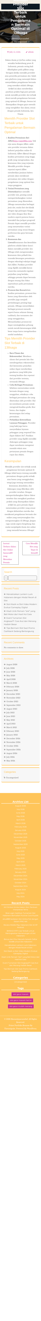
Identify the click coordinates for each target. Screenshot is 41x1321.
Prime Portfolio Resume (19, 1025)
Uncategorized (20, 42)
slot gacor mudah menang (21, 1006)
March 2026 (11, 683)
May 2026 (10, 676)
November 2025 (13, 698)
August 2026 (11, 664)
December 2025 (13, 694)
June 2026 (10, 672)
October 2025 (12, 701)
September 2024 (13, 750)
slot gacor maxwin (20, 994)
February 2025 (12, 731)
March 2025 (11, 727)
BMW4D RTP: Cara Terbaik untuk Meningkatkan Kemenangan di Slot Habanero (20, 933)
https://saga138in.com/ (22, 141)
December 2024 (13, 738)
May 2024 (10, 761)
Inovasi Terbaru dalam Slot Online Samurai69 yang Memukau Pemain (9, 553)
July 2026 (10, 668)
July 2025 (10, 713)
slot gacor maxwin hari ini (21, 1000)
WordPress (31, 1029)
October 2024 (12, 746)
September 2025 (13, 705)
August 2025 (11, 709)
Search (8, 572)
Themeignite (9, 1029)
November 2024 (13, 742)
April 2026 (11, 679)
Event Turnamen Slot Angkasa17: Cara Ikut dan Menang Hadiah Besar (20, 621)
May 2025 (10, 720)
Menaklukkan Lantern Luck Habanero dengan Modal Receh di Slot (20, 597)
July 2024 (10, 757)
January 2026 (12, 690)
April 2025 (10, 724)
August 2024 (11, 753)
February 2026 (12, 687)
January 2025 (12, 735)
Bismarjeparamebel (20, 39)
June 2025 (10, 716)
